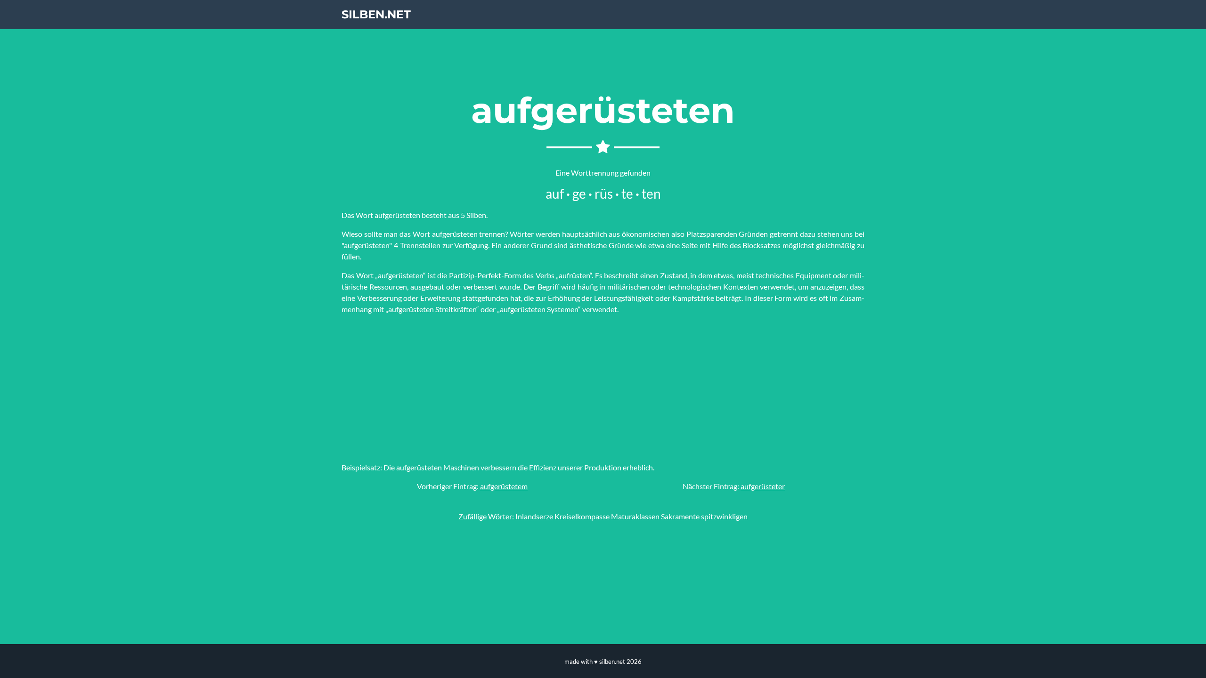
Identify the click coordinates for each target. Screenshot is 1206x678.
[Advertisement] (603, 388)
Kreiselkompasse (582, 516)
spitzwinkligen (724, 516)
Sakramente (680, 516)
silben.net (376, 14)
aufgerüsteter (763, 486)
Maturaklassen (635, 516)
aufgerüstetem (504, 486)
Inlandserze (534, 516)
